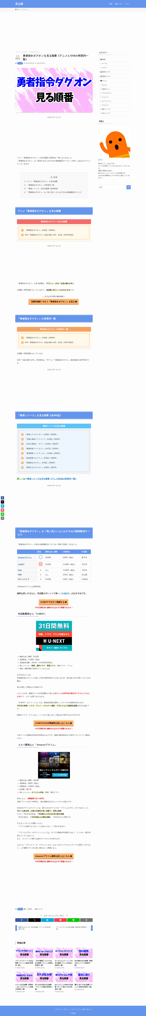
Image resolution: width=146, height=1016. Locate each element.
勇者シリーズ (38, 909)
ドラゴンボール (106, 93)
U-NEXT (21, 564)
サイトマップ (76, 1009)
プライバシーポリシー (62, 1009)
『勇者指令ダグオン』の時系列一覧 (40, 185)
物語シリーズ (106, 109)
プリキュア (105, 105)
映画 (103, 59)
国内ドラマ (106, 76)
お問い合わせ (86, 1009)
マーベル (104, 63)
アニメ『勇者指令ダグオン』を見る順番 (42, 181)
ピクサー (104, 67)
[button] (21, 920)
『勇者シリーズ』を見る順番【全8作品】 (43, 188)
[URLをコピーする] (86, 920)
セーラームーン (106, 101)
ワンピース (105, 97)
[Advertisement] (73, 27)
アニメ (20, 63)
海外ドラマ (106, 72)
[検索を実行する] (128, 187)
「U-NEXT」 (65, 593)
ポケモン (104, 85)
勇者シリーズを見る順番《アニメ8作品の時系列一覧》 (52, 479)
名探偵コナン (106, 89)
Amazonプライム (25, 557)
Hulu (20, 570)
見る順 (19, 4)
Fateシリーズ (106, 113)
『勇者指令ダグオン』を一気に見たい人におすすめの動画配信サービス (54, 192)
